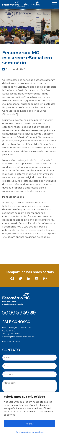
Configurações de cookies (30, 432)
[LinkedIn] (22, 255)
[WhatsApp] (38, 255)
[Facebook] (5, 255)
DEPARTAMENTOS (11, 341)
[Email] (30, 255)
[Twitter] (13, 255)
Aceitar (29, 423)
